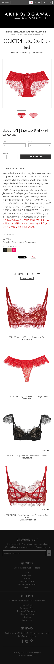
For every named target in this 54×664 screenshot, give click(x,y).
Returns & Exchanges (27, 611)
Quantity (6, 153)
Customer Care (27, 608)
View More (27, 278)
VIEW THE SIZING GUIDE (14, 168)
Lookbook (27, 578)
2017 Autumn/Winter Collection (30, 32)
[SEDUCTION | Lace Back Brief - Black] (5, 251)
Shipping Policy (27, 614)
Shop (27, 572)
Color (31, 142)
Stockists (27, 617)
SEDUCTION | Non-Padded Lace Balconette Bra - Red (27, 516)
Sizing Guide (27, 605)
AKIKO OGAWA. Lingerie (30, 652)
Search (27, 587)
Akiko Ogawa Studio (27, 584)
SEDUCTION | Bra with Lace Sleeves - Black (27, 455)
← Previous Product (18, 53)
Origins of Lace (27, 581)
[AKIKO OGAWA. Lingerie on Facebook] (22, 641)
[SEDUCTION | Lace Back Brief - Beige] (9, 251)
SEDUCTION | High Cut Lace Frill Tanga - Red (27, 396)
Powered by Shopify (27, 655)
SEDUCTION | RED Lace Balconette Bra (27, 337)
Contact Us (27, 620)
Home (9, 32)
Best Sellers (27, 575)
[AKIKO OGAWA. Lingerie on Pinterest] (31, 641)
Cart (48, 3)
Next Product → (38, 53)
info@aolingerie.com (27, 636)
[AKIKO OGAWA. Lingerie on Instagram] (26, 641)
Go (49, 553)
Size (4, 142)
